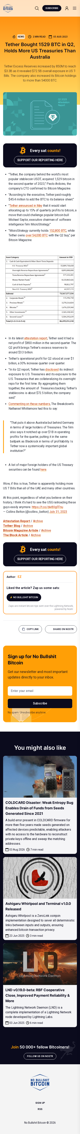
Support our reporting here (40, 160)
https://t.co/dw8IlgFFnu (47, 507)
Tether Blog (11, 526)
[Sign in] (66, 8)
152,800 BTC (57, 230)
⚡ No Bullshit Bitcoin (24, 597)
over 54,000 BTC (37, 235)
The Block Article (15, 535)
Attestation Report (16, 521)
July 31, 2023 (58, 512)
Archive (38, 521)
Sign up (40, 1103)
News (21, 36)
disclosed (52, 369)
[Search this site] (37, 8)
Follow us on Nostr (40, 1056)
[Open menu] (74, 8)
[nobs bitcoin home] (8, 8)
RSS (40, 1109)
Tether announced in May (26, 205)
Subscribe (51, 8)
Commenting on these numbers (29, 404)
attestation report (35, 338)
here (43, 469)
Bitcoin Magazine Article (20, 530)
